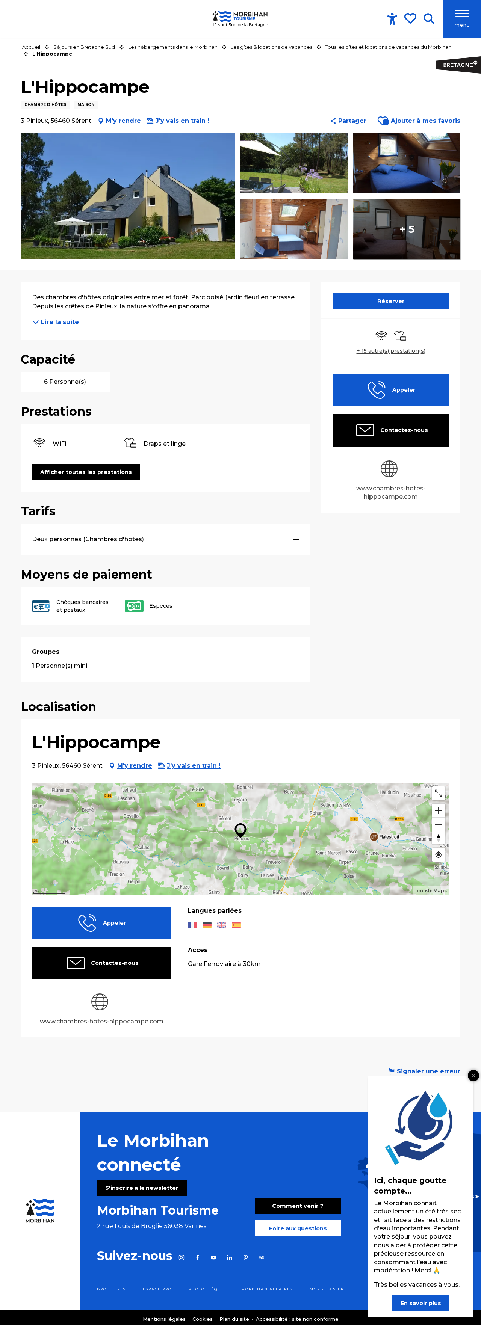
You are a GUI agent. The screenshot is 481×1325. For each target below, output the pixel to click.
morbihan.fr (327, 1289)
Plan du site (235, 1319)
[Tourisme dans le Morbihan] (240, 19)
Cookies (203, 1319)
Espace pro (157, 1289)
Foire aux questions (298, 1228)
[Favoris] (411, 18)
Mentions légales (165, 1319)
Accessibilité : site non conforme (297, 1319)
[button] (429, 19)
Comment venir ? (298, 1206)
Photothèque (206, 1289)
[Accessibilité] (392, 18)
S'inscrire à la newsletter (141, 1188)
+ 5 (406, 229)
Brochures (111, 1289)
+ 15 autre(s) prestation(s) (391, 350)
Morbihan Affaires (267, 1289)
